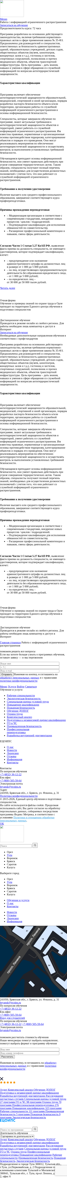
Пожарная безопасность (21, 707)
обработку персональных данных (19, 677)
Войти (20, 686)
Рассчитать (7, 1056)
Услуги (12, 686)
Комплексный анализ (19, 717)
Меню (3, 686)
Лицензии (13, 753)
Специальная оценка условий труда (28, 701)
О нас (10, 747)
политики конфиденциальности (18, 680)
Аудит (3, 1139)
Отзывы (11, 756)
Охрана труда (15, 713)
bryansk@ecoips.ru (10, 786)
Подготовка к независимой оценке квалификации (36, 720)
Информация (14, 759)
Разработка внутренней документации (29, 735)
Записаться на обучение (14, 25)
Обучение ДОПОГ (18, 710)
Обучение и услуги (18, 900)
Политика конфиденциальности (19, 796)
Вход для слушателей (12, 1018)
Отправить (6, 674)
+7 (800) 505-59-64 (10, 780)
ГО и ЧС (12, 723)
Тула (9, 855)
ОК (2, 823)
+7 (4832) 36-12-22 (10, 774)
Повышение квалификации (23, 704)
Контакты (12, 762)
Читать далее (7, 288)
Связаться (31, 686)
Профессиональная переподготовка (18, 731)
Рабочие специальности (21, 695)
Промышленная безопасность (24, 726)
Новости (12, 750)
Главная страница (10, 642)
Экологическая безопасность (24, 698)
